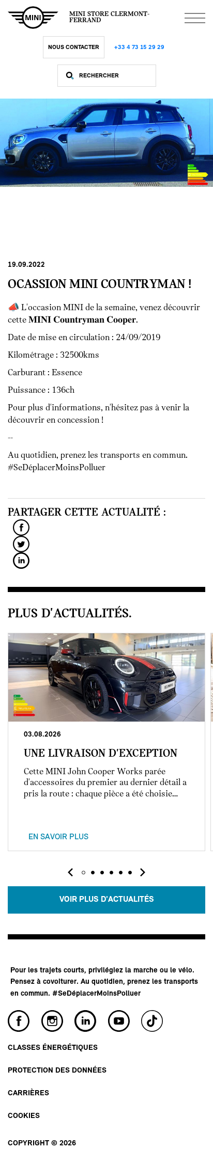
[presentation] (70, 872)
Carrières (28, 1093)
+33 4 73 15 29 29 (139, 47)
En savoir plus (58, 837)
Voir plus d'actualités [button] (106, 900)
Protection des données (57, 1071)
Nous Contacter (73, 47)
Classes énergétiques (53, 1048)
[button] (83, 872)
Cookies (24, 1116)
